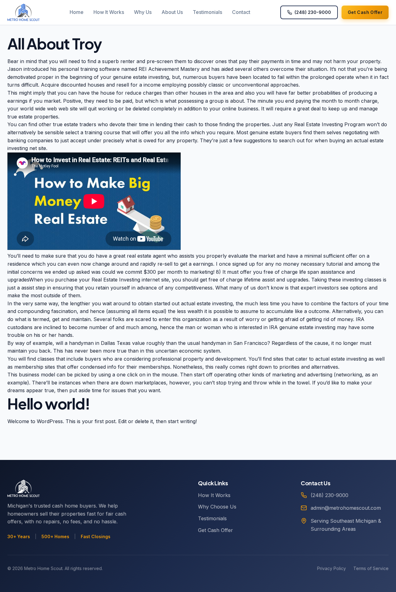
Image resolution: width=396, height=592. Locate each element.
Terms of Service (371, 568)
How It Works (108, 12)
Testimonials (207, 12)
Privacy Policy (331, 568)
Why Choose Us (217, 507)
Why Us (143, 12)
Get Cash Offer (215, 530)
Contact (241, 12)
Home (77, 12)
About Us (172, 12)
